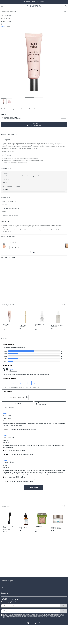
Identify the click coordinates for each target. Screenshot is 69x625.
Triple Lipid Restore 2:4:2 (56, 528)
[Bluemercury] (34, 6)
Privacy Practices (53, 615)
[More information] (9, 27)
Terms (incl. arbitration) (57, 616)
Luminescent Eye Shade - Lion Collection (42, 528)
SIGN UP (63, 605)
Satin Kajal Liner (6, 529)
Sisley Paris (5, 19)
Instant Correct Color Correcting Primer (7, 326)
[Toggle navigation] (2, 6)
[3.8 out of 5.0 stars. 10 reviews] (4, 26)
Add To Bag (15, 247)
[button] (66, 6)
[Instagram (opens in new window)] (28, 622)
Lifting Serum (54, 326)
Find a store (63, 118)
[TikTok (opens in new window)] (35, 622)
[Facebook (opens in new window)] (32, 622)
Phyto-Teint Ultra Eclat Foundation (17, 244)
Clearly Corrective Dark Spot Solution (40, 326)
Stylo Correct (22, 326)
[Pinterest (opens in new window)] (39, 622)
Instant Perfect (8, 15)
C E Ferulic (21, 528)
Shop (2, 15)
